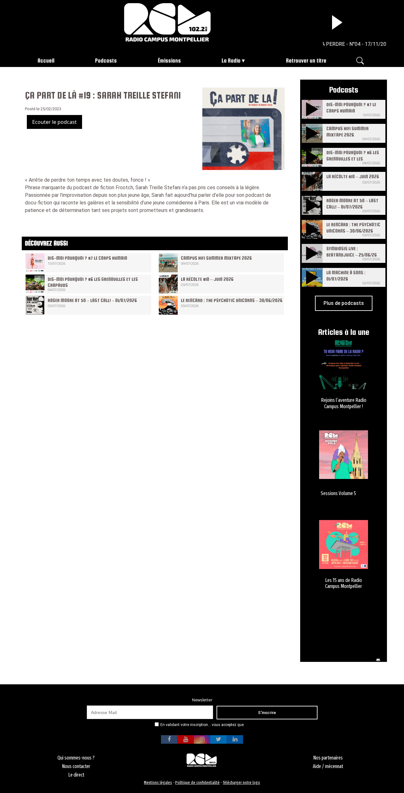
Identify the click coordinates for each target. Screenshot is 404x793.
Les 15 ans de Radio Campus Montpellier (343, 583)
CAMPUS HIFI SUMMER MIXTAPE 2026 (216, 258)
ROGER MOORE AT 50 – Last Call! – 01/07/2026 (92, 300)
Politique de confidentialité (197, 782)
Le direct (76, 775)
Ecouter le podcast (54, 121)
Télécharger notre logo (241, 782)
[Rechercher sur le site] (360, 60)
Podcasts (106, 60)
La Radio (231, 60)
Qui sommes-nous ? (76, 758)
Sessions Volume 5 (338, 493)
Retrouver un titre (306, 60)
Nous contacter (76, 766)
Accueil (46, 60)
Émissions (169, 60)
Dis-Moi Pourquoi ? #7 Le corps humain (87, 258)
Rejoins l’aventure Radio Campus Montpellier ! (343, 403)
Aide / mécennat (328, 766)
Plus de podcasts (344, 303)
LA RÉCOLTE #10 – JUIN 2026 (207, 279)
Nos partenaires (328, 758)
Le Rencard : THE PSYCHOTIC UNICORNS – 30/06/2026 (231, 300)
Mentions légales (158, 782)
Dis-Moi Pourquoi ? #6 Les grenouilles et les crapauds (352, 158)
